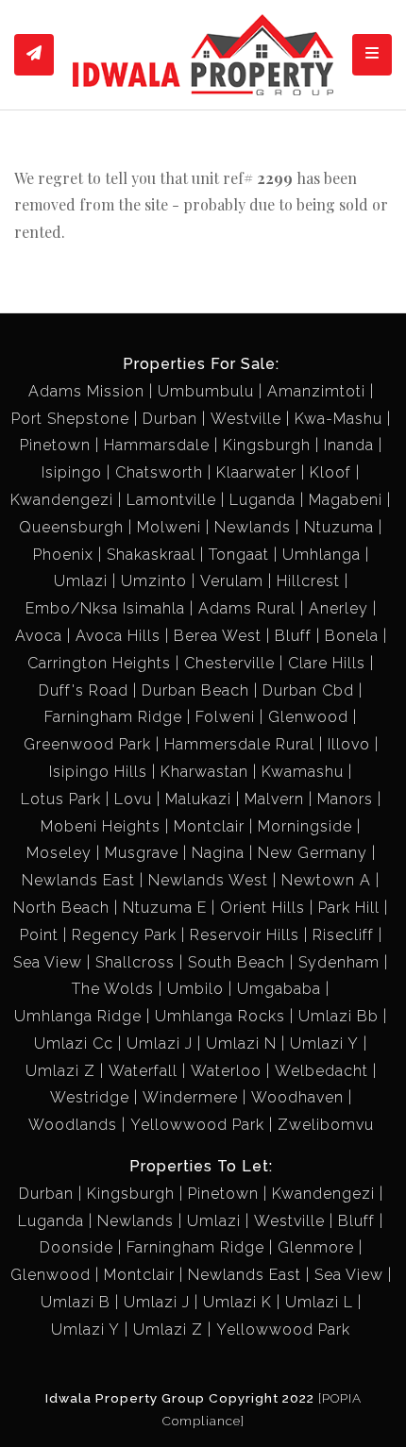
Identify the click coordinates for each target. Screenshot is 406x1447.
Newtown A (326, 880)
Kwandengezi (61, 500)
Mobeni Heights (101, 826)
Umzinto (154, 581)
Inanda (349, 445)
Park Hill (349, 908)
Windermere (190, 1097)
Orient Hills (262, 908)
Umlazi (81, 581)
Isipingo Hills (98, 772)
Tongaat (239, 555)
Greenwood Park (87, 744)
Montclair (209, 826)
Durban (170, 419)
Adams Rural (247, 608)
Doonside (76, 1247)
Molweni (169, 527)
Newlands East (78, 880)
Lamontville (171, 500)
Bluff (293, 636)
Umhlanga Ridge (78, 1016)
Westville (246, 419)
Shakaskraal (151, 555)
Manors (345, 799)
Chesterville (229, 663)
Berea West (218, 636)
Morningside (305, 826)
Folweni (225, 717)
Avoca (38, 636)
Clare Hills (326, 663)
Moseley (59, 853)
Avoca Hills (118, 636)
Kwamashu (303, 772)
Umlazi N (241, 1043)
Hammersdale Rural (239, 744)
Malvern (274, 799)
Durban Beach (195, 690)
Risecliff (343, 935)
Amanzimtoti (316, 391)
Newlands (252, 527)
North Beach (61, 908)
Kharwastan (204, 772)
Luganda (262, 500)
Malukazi (198, 799)
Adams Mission (86, 391)
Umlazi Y (324, 1043)
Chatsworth (159, 472)
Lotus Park (61, 799)
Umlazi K (237, 1302)
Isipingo (72, 472)
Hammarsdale (157, 445)
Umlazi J (160, 1043)
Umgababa (279, 989)
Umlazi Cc (73, 1043)
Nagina (218, 853)
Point (39, 935)
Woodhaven (297, 1097)
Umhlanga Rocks (220, 1016)
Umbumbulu (206, 391)
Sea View (47, 962)
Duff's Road (83, 690)
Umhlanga (321, 555)
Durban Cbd (308, 690)
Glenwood (308, 717)
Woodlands (72, 1125)
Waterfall (143, 1071)
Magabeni (345, 500)
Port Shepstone (70, 419)
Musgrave (141, 853)
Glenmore (316, 1247)
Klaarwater (256, 472)
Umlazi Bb (338, 1016)
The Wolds (113, 989)
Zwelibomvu (326, 1125)
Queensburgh (71, 527)
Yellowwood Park (197, 1125)
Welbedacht (321, 1071)
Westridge (89, 1097)
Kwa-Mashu (338, 419)
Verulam (231, 581)
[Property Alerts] (34, 55)
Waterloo (226, 1071)
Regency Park (124, 935)
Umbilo (195, 989)
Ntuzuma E (165, 908)
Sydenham (339, 962)
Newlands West (208, 880)
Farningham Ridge (113, 717)
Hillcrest (308, 581)
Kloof (330, 472)
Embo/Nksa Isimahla (105, 608)
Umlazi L (319, 1302)
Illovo (349, 744)
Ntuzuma (339, 527)
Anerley (338, 608)
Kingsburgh (267, 445)
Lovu (133, 799)
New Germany (312, 853)
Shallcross (135, 962)
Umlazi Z (60, 1071)
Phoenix (63, 555)
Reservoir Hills (244, 935)
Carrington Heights (99, 663)
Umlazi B (75, 1302)
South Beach (236, 962)
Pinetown (55, 445)
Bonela (352, 636)
